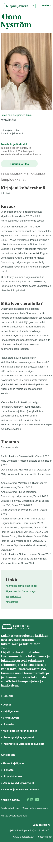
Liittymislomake (12, 776)
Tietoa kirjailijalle (13, 763)
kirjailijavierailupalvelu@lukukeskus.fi (28, 830)
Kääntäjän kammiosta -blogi (21, 585)
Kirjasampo (12, 601)
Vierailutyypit (11, 717)
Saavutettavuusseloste (35, 808)
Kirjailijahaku (11, 711)
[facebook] (28, 800)
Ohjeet (7, 704)
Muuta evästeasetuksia (14, 815)
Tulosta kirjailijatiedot (14, 144)
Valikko (46, 5)
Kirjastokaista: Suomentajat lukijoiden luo (21, 593)
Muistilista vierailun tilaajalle (20, 730)
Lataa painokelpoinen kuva (16, 115)
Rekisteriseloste (10, 808)
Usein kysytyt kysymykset (18, 737)
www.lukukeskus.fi (24, 836)
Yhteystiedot (45, 836)
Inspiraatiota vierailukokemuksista (23, 743)
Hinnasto (8, 724)
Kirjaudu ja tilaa (19, 164)
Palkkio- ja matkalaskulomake (21, 789)
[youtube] (37, 800)
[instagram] (32, 800)
